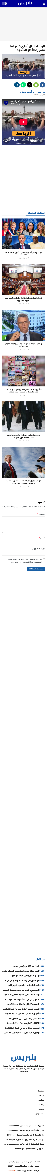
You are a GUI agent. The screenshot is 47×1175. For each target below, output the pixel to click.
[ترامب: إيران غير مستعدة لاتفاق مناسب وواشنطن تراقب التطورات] (23, 462)
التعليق (41, 514)
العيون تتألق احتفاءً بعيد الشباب (25, 1004)
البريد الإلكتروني (37, 548)
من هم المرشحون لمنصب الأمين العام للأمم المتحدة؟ (23, 254)
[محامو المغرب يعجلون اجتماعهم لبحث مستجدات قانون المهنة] (23, 416)
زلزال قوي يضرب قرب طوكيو (28, 975)
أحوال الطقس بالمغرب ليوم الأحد (25, 985)
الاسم (42, 537)
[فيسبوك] (35, 1077)
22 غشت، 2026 (22, 258)
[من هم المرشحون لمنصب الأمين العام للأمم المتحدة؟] (23, 233)
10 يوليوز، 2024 (39, 94)
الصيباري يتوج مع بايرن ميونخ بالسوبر (23, 990)
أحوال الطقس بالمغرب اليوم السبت (24, 1013)
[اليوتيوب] (29, 1077)
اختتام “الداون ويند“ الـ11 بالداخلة (25, 1023)
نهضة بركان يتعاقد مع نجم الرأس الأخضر (22, 980)
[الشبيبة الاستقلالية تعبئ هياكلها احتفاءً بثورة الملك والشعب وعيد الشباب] (23, 371)
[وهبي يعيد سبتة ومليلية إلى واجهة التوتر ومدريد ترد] (23, 325)
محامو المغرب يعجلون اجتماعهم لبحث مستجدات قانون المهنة (23, 436)
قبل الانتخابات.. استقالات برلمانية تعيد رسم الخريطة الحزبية (23, 299)
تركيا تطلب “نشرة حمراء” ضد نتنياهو (23, 1009)
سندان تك (12, 1170)
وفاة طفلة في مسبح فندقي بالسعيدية (22, 994)
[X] (11, 1077)
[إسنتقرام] (23, 1077)
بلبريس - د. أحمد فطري (32, 92)
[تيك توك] (17, 1077)
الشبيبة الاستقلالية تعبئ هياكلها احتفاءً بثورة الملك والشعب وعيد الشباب (23, 391)
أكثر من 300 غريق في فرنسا (28, 966)
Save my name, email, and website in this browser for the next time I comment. (25, 560)
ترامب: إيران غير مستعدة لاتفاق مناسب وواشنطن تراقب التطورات (23, 482)
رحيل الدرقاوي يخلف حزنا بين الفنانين (24, 1032)
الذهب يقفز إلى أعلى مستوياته (26, 1018)
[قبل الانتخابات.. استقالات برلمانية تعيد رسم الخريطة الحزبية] (23, 279)
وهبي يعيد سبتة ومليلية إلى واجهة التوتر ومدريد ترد (23, 345)
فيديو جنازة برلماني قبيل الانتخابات (24, 1028)
